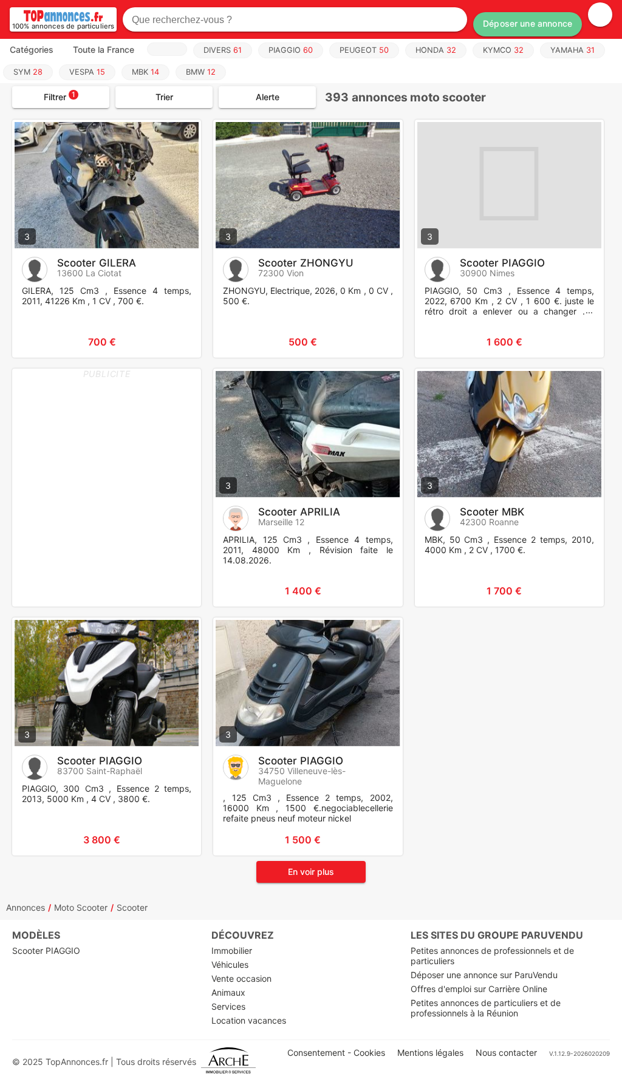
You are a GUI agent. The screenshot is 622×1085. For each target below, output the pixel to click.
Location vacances (248, 1020)
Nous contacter (506, 1052)
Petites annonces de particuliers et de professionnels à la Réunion (486, 1008)
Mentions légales (430, 1052)
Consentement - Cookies (336, 1052)
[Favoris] (36, 342)
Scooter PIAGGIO (46, 950)
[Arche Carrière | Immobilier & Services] (228, 1061)
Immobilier (231, 950)
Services (228, 1006)
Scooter (132, 907)
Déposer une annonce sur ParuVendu (484, 975)
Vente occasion (241, 978)
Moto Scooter (81, 907)
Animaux (228, 992)
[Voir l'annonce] (171, 342)
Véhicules (229, 964)
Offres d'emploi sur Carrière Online (479, 989)
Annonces (25, 907)
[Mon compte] (600, 14)
